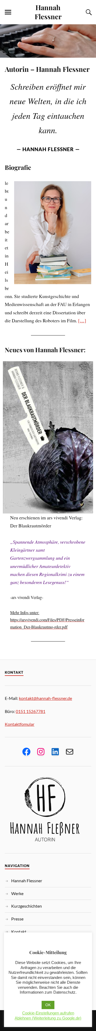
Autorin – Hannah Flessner (47, 68)
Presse (17, 918)
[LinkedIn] (55, 751)
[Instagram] (41, 751)
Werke (17, 893)
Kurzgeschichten (26, 905)
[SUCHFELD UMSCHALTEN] (88, 12)
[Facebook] (26, 751)
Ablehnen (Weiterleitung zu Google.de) (48, 1018)
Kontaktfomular (19, 724)
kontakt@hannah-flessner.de (45, 698)
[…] (82, 320)
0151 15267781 (30, 711)
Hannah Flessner (48, 12)
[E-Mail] (69, 751)
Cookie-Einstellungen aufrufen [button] (48, 1013)
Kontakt (18, 931)
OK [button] (48, 1005)
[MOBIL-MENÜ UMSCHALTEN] (8, 12)
